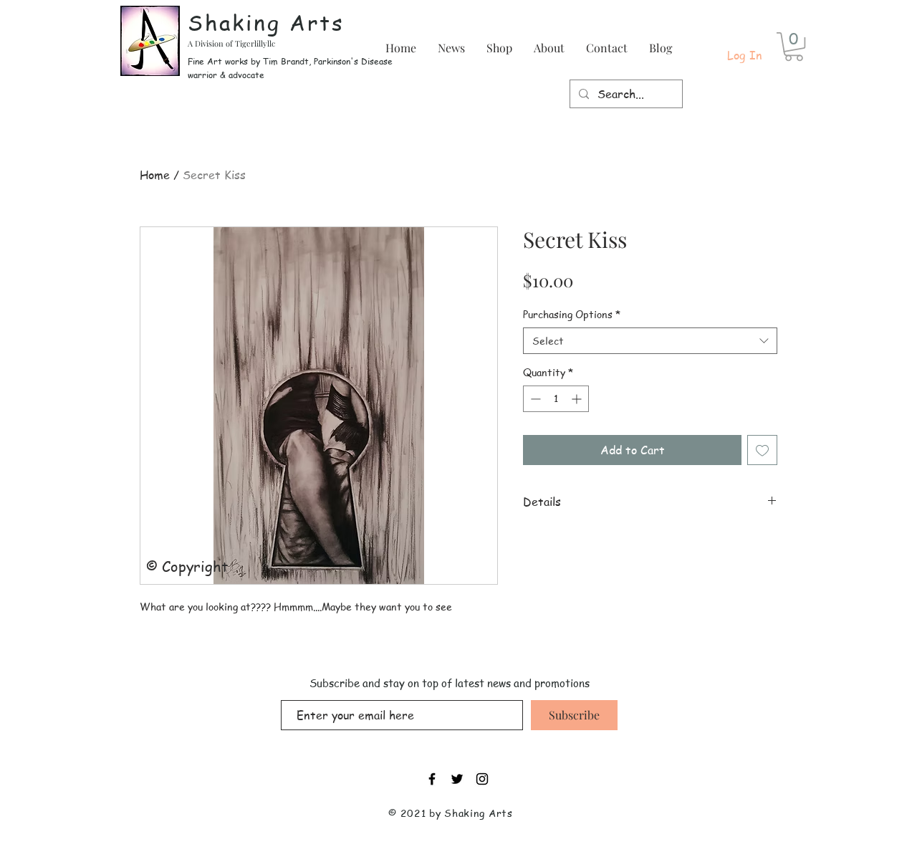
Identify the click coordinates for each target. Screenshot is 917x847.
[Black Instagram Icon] (482, 779)
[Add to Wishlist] (762, 450)
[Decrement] (534, 398)
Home (155, 175)
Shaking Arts (266, 22)
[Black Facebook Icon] (432, 779)
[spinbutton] (556, 398)
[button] (794, 46)
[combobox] (650, 341)
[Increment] (578, 398)
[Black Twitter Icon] (457, 779)
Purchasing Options (571, 314)
